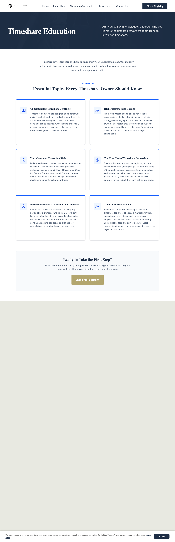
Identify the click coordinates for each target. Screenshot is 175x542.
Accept (162, 536)
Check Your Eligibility (88, 279)
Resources (104, 6)
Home (45, 6)
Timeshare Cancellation (82, 6)
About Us (58, 6)
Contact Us (122, 6)
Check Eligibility (155, 6)
